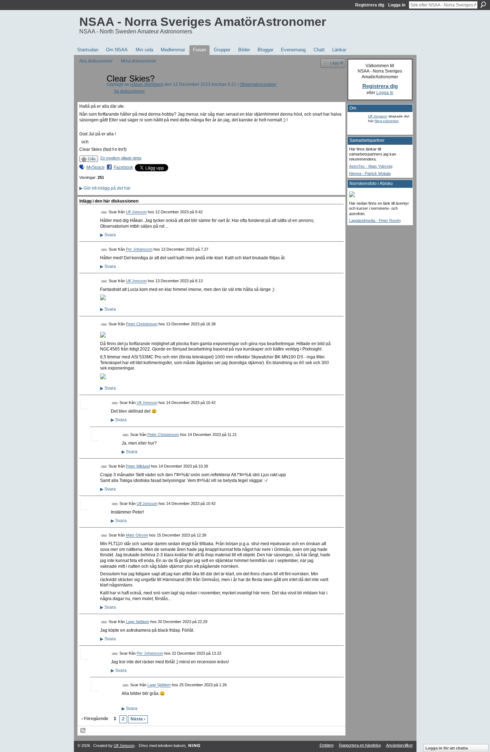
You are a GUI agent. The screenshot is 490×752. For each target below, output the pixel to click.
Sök (483, 4)
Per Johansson (139, 249)
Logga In (385, 92)
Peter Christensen (141, 324)
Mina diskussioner (138, 61)
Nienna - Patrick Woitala (370, 173)
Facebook (123, 167)
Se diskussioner (129, 91)
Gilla (91, 159)
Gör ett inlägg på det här (105, 188)
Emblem (327, 745)
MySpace (95, 167)
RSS (83, 731)
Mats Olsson (137, 535)
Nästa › (138, 718)
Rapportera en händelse (360, 745)
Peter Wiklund (138, 466)
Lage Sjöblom (137, 621)
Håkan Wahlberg (146, 84)
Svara (108, 235)
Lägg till (336, 63)
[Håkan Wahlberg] (90, 95)
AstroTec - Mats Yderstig (370, 166)
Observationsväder (258, 84)
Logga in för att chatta (446, 748)
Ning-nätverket (386, 121)
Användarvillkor (399, 745)
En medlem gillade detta (120, 158)
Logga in (396, 5)
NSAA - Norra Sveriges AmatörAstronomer (202, 21)
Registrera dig (369, 5)
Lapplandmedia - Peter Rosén (375, 220)
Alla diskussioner (96, 61)
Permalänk (104, 212)
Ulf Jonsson (136, 212)
